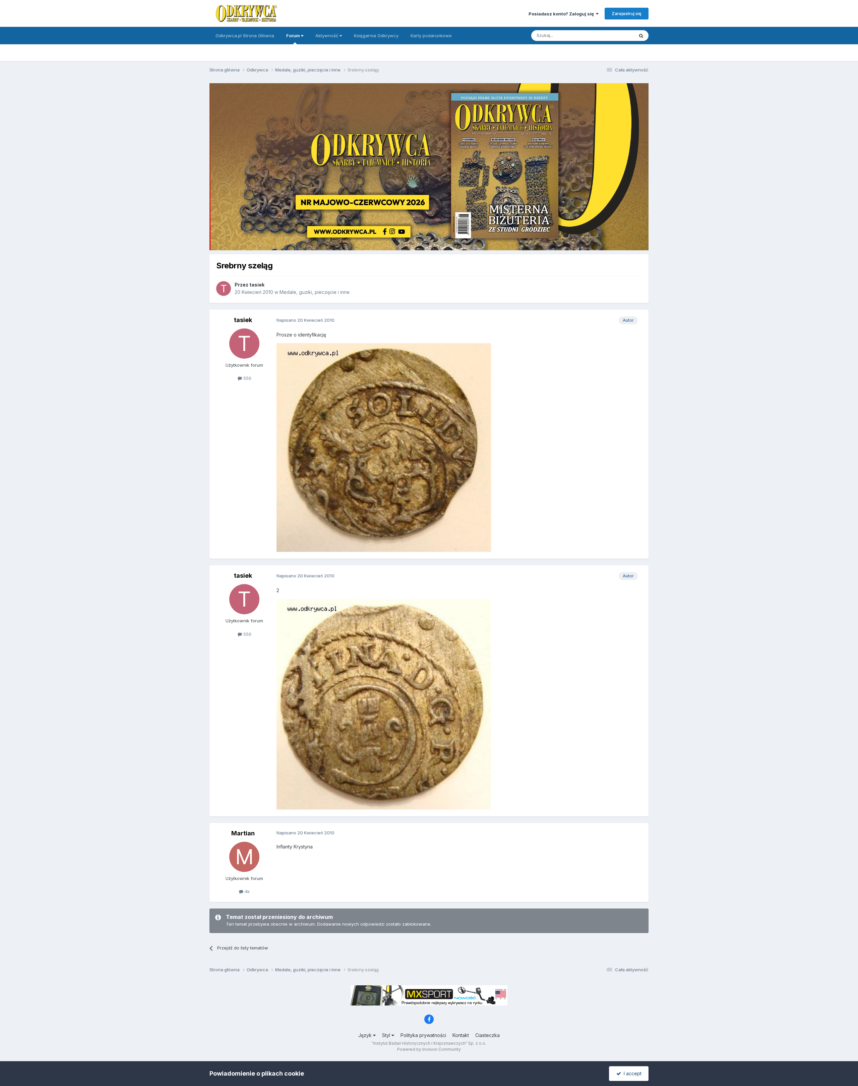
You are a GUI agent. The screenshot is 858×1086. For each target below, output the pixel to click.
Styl (386, 1035)
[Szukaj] (641, 35)
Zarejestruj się (626, 13)
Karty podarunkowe (431, 35)
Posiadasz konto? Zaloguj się (562, 13)
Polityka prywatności (423, 1035)
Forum (293, 35)
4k (246, 891)
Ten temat (615, 35)
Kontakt (460, 1035)
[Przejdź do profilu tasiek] (223, 288)
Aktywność (327, 35)
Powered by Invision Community (429, 1049)
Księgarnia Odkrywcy (376, 35)
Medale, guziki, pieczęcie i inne (315, 292)
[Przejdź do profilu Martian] (244, 857)
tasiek (256, 285)
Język (365, 1035)
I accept (631, 1073)
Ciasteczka (487, 1035)
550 (246, 378)
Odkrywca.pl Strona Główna (245, 35)
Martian (243, 833)
